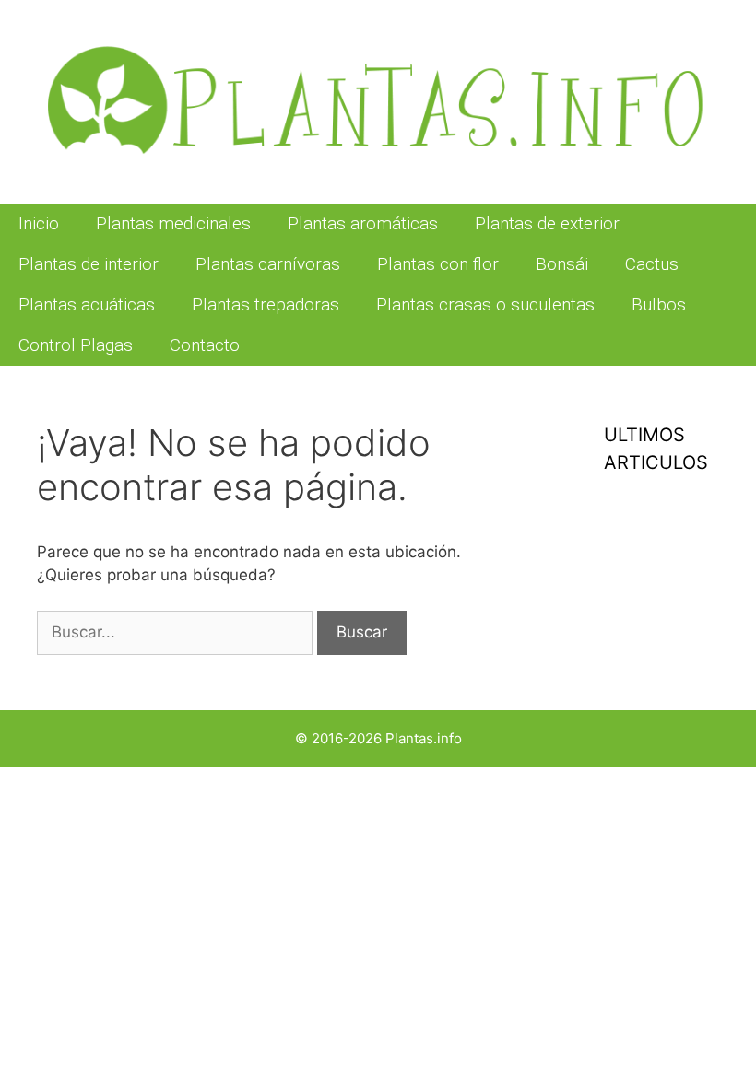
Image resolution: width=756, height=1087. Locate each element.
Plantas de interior (88, 264)
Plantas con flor (438, 264)
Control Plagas (75, 345)
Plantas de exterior (547, 223)
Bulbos (659, 304)
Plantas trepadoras (265, 304)
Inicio (38, 223)
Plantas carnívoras (267, 264)
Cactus (652, 264)
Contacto (205, 345)
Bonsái (562, 264)
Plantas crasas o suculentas (485, 304)
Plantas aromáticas (363, 223)
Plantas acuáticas (86, 304)
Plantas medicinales (173, 223)
